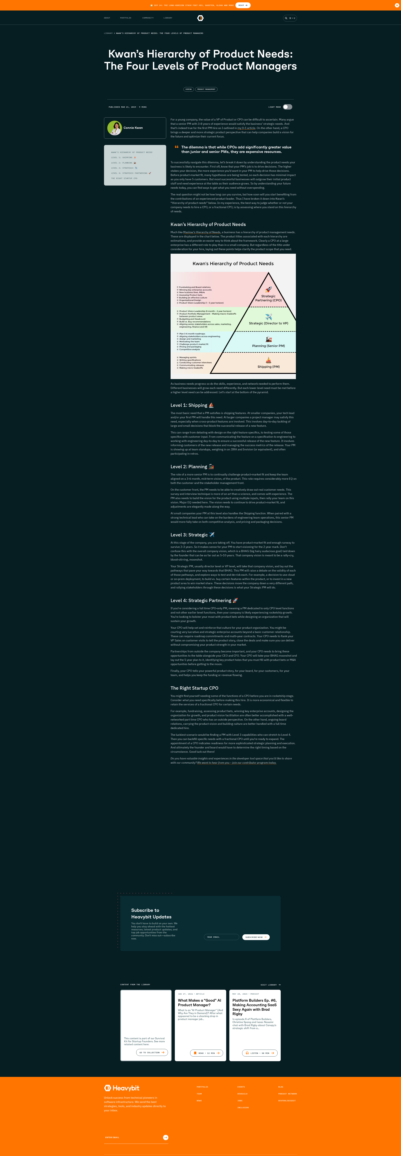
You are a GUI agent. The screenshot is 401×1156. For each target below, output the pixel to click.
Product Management (206, 89)
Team (199, 1094)
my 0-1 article (246, 128)
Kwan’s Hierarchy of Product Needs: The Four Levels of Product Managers (159, 33)
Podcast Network (287, 1094)
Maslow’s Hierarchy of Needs (201, 232)
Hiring (189, 89)
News (199, 1100)
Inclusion (243, 1107)
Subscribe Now (254, 937)
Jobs (239, 1100)
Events (241, 1087)
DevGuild (242, 1094)
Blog (280, 1087)
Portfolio (202, 1087)
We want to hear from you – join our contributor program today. (236, 762)
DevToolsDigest (287, 1100)
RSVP (241, 5)
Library (108, 33)
